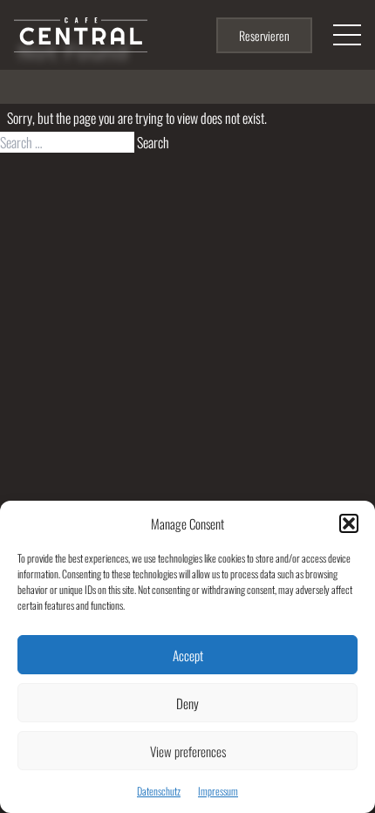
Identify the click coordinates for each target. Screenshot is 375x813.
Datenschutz (159, 790)
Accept (188, 655)
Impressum (218, 790)
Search (153, 142)
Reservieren (264, 35)
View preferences (188, 751)
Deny (187, 703)
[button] (349, 523)
